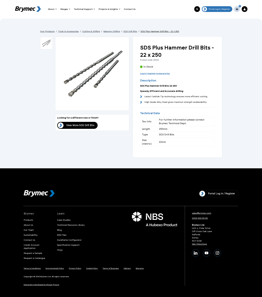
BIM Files (61, 235)
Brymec (29, 213)
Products (28, 220)
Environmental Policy (55, 268)
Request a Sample (33, 253)
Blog (59, 230)
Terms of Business (111, 268)
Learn (60, 213)
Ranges (64, 9)
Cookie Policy (92, 268)
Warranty (140, 268)
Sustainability (31, 235)
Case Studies (64, 220)
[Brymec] (28, 9)
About (51, 9)
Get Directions (199, 244)
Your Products (47, 31)
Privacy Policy (75, 268)
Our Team (29, 230)
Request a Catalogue (34, 258)
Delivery (127, 268)
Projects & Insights (108, 9)
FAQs (60, 250)
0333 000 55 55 (200, 218)
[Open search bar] (197, 9)
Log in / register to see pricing (155, 74)
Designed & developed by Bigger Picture (41, 285)
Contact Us (130, 9)
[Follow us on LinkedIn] (195, 253)
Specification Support (68, 245)
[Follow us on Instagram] (217, 253)
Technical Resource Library (71, 225)
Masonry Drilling (111, 31)
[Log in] (244, 9)
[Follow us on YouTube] (206, 253)
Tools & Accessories (68, 31)
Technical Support (83, 9)
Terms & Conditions (32, 268)
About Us (28, 225)
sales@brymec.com (201, 213)
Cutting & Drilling (91, 31)
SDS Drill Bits (130, 31)
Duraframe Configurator (69, 240)
